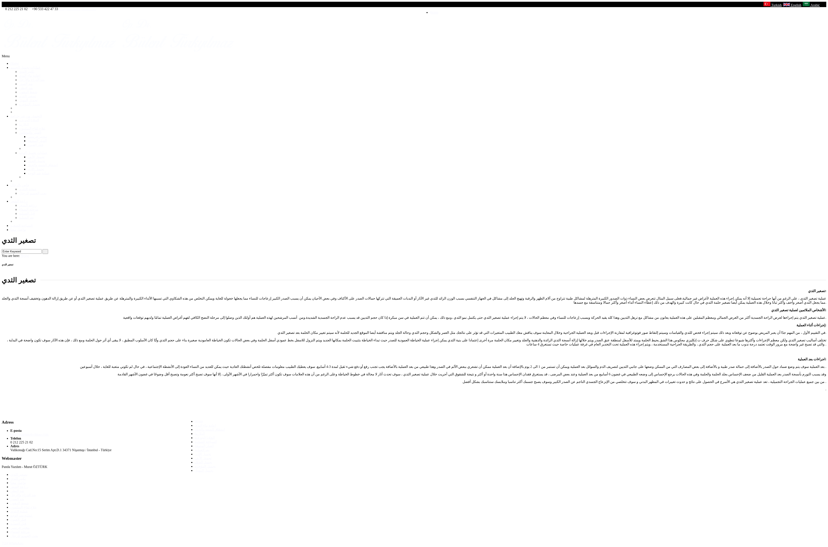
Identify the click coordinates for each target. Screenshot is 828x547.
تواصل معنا (18, 230)
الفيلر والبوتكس (30, 132)
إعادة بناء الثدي (29, 76)
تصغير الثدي (27, 96)
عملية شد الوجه (39, 173)
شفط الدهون (28, 92)
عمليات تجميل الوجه (33, 153)
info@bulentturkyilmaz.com (77, 9)
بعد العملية (26, 217)
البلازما (24, 124)
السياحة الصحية (21, 225)
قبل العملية (27, 213)
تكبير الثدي (26, 71)
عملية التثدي (28, 189)
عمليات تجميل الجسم (25, 67)
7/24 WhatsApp (12, 543)
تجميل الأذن (36, 169)
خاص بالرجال (19, 185)
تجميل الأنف (36, 157)
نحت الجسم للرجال (33, 193)
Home (434, 12)
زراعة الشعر (19, 201)
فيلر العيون (35, 145)
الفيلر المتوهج (37, 141)
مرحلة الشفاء (28, 209)
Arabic (815, 5)
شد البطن (26, 88)
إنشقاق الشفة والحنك (43, 165)
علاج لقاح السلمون (32, 128)
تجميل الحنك (36, 161)
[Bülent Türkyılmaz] (120, 52)
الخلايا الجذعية (29, 120)
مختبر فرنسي (37, 136)
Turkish (776, 5)
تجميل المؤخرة (29, 104)
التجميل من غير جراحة (26, 116)
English (795, 5)
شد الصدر (26, 84)
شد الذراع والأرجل (32, 80)
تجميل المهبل (28, 100)
